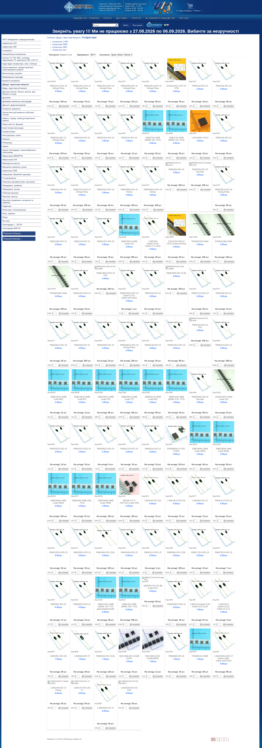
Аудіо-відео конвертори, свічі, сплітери (19, 64)
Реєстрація (137, 25)
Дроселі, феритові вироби (14, 105)
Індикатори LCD (9, 43)
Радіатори (6, 206)
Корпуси (6, 139)
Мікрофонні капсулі (11, 163)
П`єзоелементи (9, 178)
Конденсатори (8, 131)
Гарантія (136, 18)
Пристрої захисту (10, 196)
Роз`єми (6, 221)
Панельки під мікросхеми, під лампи (18, 182)
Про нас (184, 18)
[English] (168, 25)
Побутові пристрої (10, 193)
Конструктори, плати (11, 135)
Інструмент (7, 50)
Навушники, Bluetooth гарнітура (16, 174)
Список (63, 55)
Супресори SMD (59, 47)
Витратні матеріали (11, 81)
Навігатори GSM (9, 171)
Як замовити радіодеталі (160, 18)
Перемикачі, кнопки (11, 189)
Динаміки (6, 98)
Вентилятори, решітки (12, 73)
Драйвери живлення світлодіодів (16, 101)
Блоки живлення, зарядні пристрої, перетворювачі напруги (18, 68)
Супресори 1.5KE (60, 42)
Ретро (5, 217)
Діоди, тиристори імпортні (16, 84)
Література (7, 143)
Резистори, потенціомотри (14, 210)
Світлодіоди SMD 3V (11, 228)
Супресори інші (59, 50)
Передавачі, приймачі (12, 185)
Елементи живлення (11, 109)
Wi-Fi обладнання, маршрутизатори (18, 39)
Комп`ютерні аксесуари (12, 128)
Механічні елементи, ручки (14, 167)
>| (226, 739)
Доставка (121, 18)
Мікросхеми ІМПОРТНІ (12, 156)
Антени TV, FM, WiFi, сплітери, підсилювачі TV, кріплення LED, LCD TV (20, 59)
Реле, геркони (8, 213)
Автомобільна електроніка (14, 54)
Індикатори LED (9, 47)
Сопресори (89, 37)
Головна (51, 37)
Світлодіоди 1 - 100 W (12, 224)
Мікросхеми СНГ (9, 160)
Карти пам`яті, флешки (12, 124)
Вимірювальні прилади (12, 77)
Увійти (126, 25)
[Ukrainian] (165, 25)
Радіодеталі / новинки (86, 18)
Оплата (107, 18)
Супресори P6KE (60, 44)
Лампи (5, 146)
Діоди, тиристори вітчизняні (14, 88)
